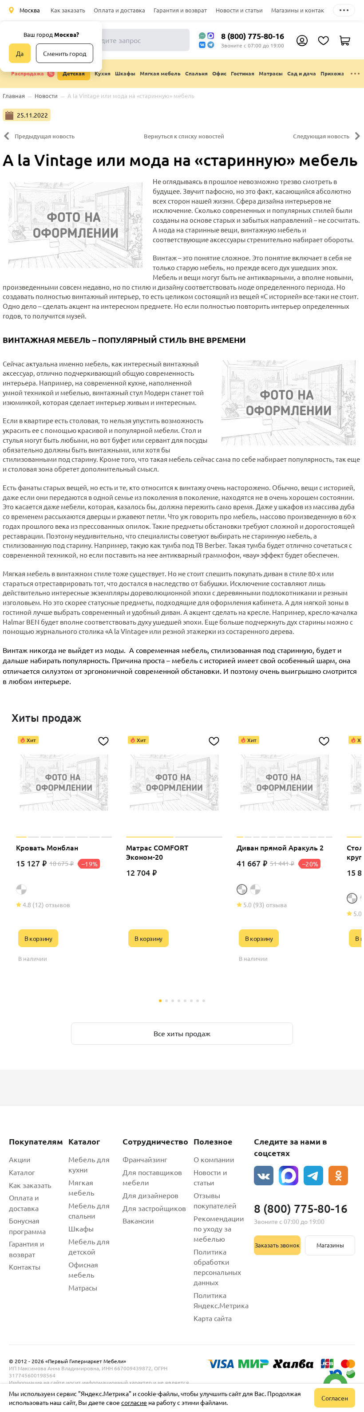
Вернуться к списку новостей (184, 136)
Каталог (22, 1172)
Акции (20, 1159)
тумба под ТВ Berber (193, 545)
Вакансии (138, 1220)
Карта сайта (213, 1318)
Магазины (330, 1245)
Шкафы (81, 1228)
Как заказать (68, 10)
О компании (214, 1159)
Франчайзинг (145, 1159)
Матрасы (82, 1287)
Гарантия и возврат (180, 10)
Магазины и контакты (301, 10)
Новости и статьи (239, 10)
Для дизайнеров (150, 1195)
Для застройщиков (154, 1208)
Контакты (24, 1266)
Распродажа (27, 73)
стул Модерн (150, 392)
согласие (134, 1402)
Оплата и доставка (119, 10)
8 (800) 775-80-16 (252, 36)
